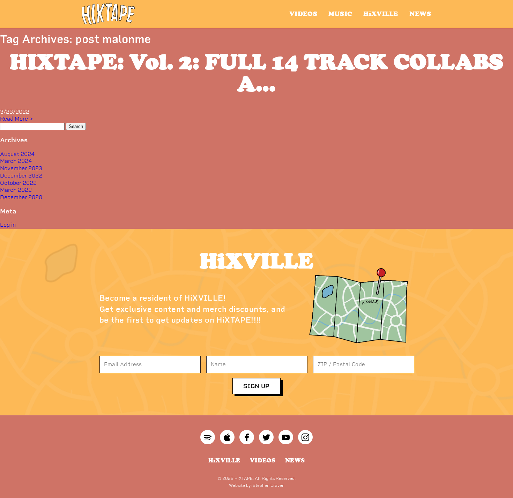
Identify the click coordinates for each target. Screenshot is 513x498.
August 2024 (17, 154)
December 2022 (21, 175)
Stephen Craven (268, 485)
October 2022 (18, 183)
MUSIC (340, 13)
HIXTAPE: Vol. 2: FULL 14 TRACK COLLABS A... (257, 72)
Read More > (16, 118)
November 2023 (21, 168)
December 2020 (21, 197)
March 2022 (16, 190)
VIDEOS (303, 13)
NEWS (420, 13)
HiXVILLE (380, 13)
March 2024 (16, 161)
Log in (8, 224)
